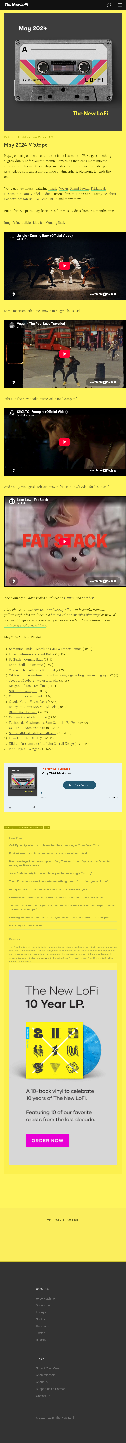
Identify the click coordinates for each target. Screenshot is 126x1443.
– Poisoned (25, 696)
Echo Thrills (49, 199)
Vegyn (63, 188)
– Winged (24, 749)
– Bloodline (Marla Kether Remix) (45, 649)
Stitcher (87, 597)
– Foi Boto (43, 722)
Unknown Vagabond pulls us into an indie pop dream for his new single (56, 897)
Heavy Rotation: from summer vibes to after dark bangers (48, 889)
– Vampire (23, 691)
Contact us (43, 1395)
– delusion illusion (32, 733)
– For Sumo (28, 717)
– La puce (23, 712)
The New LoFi (16, 5)
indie (7, 827)
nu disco (23, 827)
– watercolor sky (33, 680)
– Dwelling (28, 685)
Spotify (40, 1319)
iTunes (69, 597)
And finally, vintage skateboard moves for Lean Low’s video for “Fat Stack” (56, 487)
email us (43, 958)
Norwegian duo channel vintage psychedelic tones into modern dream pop (59, 917)
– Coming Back (26, 659)
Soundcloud (44, 1305)
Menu (120, 5)
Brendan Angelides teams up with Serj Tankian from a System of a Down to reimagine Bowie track (59, 863)
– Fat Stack (24, 738)
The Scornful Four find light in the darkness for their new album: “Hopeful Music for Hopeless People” (62, 907)
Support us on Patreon (50, 1389)
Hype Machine (45, 1298)
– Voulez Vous (28, 701)
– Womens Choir (27, 728)
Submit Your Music (48, 1368)
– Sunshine (26, 664)
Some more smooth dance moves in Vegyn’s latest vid (42, 310)
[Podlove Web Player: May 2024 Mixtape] (63, 787)
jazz (14, 827)
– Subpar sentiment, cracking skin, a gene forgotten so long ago (58, 675)
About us (42, 1382)
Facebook (42, 1326)
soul (47, 827)
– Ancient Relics (31, 654)
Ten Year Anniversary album (53, 609)
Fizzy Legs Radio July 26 (25, 925)
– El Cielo (33, 706)
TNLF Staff (20, 137)
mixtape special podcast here (25, 625)
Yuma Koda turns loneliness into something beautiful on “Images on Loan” (58, 881)
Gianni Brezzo (79, 188)
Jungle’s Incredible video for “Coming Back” (35, 222)
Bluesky (41, 1340)
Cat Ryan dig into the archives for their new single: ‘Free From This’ (54, 845)
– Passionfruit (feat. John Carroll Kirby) (41, 743)
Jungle (52, 188)
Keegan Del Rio (28, 199)
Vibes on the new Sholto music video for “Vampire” (40, 398)
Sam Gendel (31, 193)
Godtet (46, 193)
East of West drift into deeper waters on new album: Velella (49, 853)
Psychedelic (36, 827)
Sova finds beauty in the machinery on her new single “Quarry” (50, 873)
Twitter (40, 1333)
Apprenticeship (45, 1375)
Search (109, 5)
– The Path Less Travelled (32, 670)
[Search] (110, 5)
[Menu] (119, 5)
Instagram (42, 1312)
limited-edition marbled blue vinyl (75, 614)
